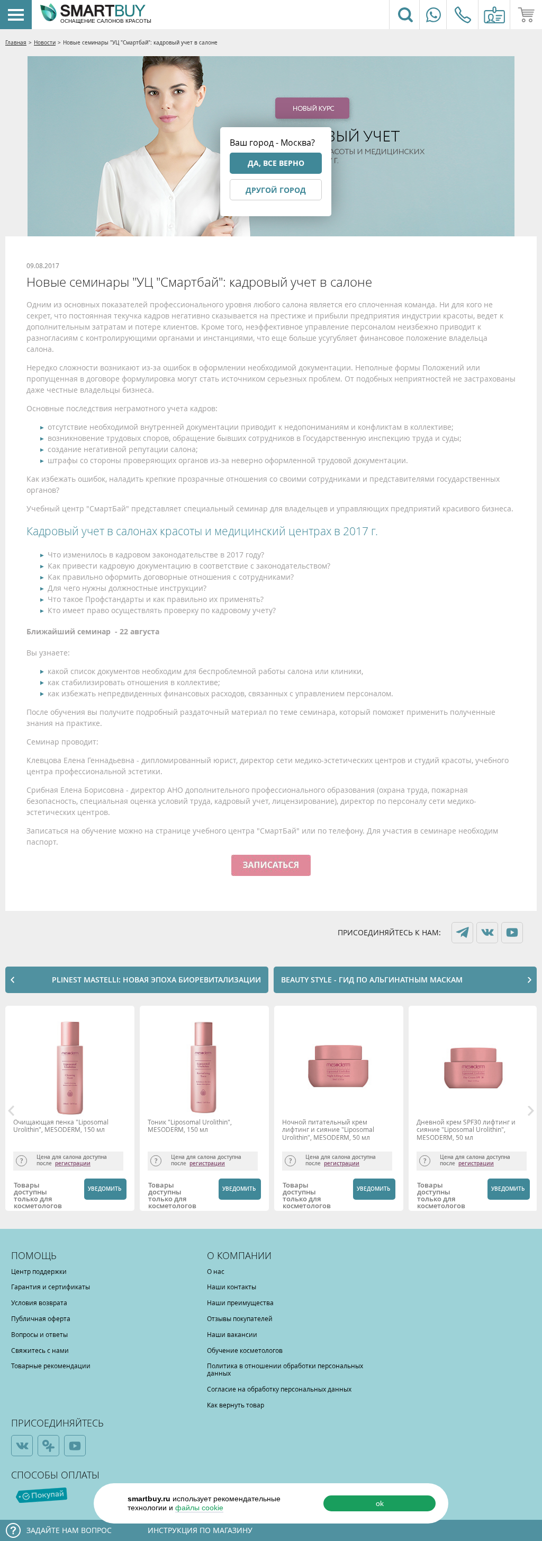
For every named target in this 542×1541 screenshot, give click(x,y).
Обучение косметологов (245, 1350)
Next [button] (531, 1110)
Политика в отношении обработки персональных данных (285, 1369)
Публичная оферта (40, 1318)
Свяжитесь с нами (40, 1350)
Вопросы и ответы (39, 1334)
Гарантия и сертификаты (50, 1286)
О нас (215, 1271)
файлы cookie (199, 1507)
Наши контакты (231, 1286)
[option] (72, 1111)
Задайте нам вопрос (69, 1530)
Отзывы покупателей (240, 1318)
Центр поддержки (39, 1271)
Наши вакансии (232, 1334)
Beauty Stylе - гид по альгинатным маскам (372, 980)
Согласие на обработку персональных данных (279, 1389)
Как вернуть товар (235, 1405)
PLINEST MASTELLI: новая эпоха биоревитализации (156, 980)
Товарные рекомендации (51, 1365)
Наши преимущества (240, 1302)
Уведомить (104, 1188)
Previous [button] (11, 1110)
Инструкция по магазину (200, 1530)
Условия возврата (39, 1302)
